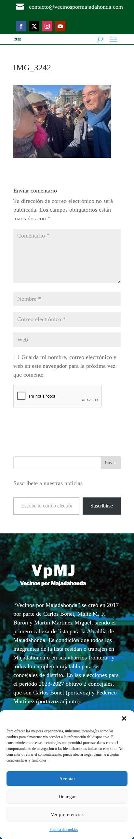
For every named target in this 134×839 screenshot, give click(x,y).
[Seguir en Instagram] (47, 26)
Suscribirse (101, 505)
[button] (124, 718)
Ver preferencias (67, 814)
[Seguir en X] (34, 26)
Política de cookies (63, 829)
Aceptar (67, 778)
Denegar (67, 796)
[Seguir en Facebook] (21, 26)
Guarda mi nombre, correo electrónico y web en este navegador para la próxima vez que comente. (64, 366)
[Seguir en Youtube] (60, 26)
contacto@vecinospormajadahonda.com (76, 7)
